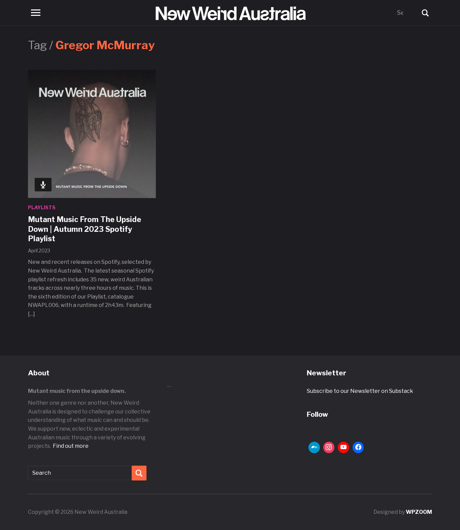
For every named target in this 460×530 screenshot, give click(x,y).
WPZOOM (419, 512)
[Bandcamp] (314, 447)
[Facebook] (358, 447)
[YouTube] (343, 447)
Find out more (71, 446)
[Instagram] (329, 447)
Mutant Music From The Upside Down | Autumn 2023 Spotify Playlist (84, 229)
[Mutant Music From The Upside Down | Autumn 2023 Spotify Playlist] (92, 133)
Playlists (42, 207)
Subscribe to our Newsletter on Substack (360, 391)
